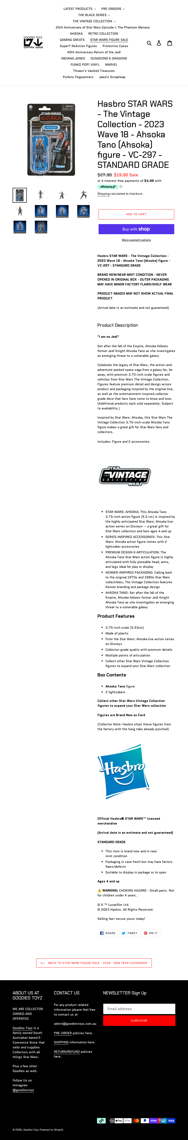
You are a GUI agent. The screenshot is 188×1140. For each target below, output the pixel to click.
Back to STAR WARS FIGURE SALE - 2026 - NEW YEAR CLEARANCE (97, 963)
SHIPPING (61, 1042)
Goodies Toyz (23, 1028)
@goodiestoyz (23, 1090)
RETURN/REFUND (67, 1051)
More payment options (136, 240)
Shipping (103, 193)
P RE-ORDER (63, 1033)
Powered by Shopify (51, 1130)
